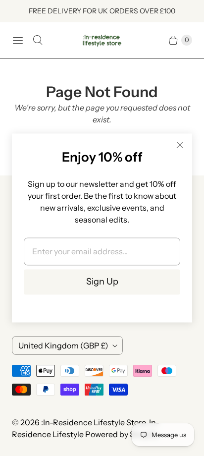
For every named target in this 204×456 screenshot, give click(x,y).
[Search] (38, 40)
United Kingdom (63, 345)
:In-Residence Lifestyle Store (93, 422)
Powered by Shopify (121, 434)
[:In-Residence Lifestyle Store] (102, 40)
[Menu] (18, 40)
